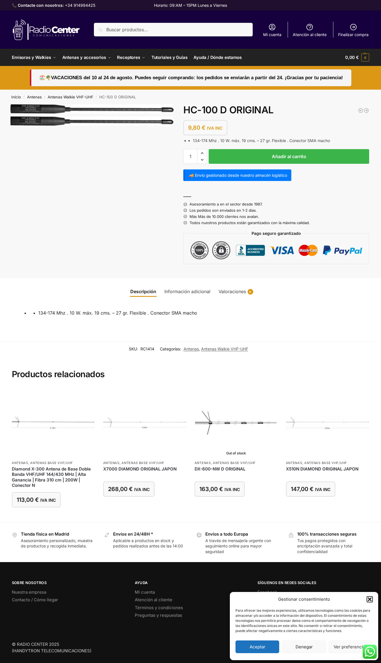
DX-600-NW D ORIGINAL (220, 469)
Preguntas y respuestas (158, 615)
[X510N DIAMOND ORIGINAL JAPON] (327, 423)
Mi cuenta (272, 34)
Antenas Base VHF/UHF (51, 463)
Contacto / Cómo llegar (35, 599)
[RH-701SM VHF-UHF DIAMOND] (361, 110)
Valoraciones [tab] (235, 291)
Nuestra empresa (29, 592)
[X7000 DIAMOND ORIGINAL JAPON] (144, 423)
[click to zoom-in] (92, 109)
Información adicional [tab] (187, 291)
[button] (370, 599)
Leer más (236, 505)
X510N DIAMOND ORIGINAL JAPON (322, 469)
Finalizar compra (353, 34)
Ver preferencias (350, 646)
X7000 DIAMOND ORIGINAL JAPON (140, 469)
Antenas (34, 97)
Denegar (304, 646)
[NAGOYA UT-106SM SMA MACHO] (366, 110)
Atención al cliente (310, 34)
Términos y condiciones (159, 607)
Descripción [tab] (143, 291)
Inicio (16, 97)
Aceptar (257, 646)
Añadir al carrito (289, 156)
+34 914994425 (80, 5)
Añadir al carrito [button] (53, 516)
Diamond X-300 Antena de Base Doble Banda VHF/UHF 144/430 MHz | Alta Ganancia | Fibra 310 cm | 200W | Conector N (51, 477)
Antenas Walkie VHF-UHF (70, 97)
